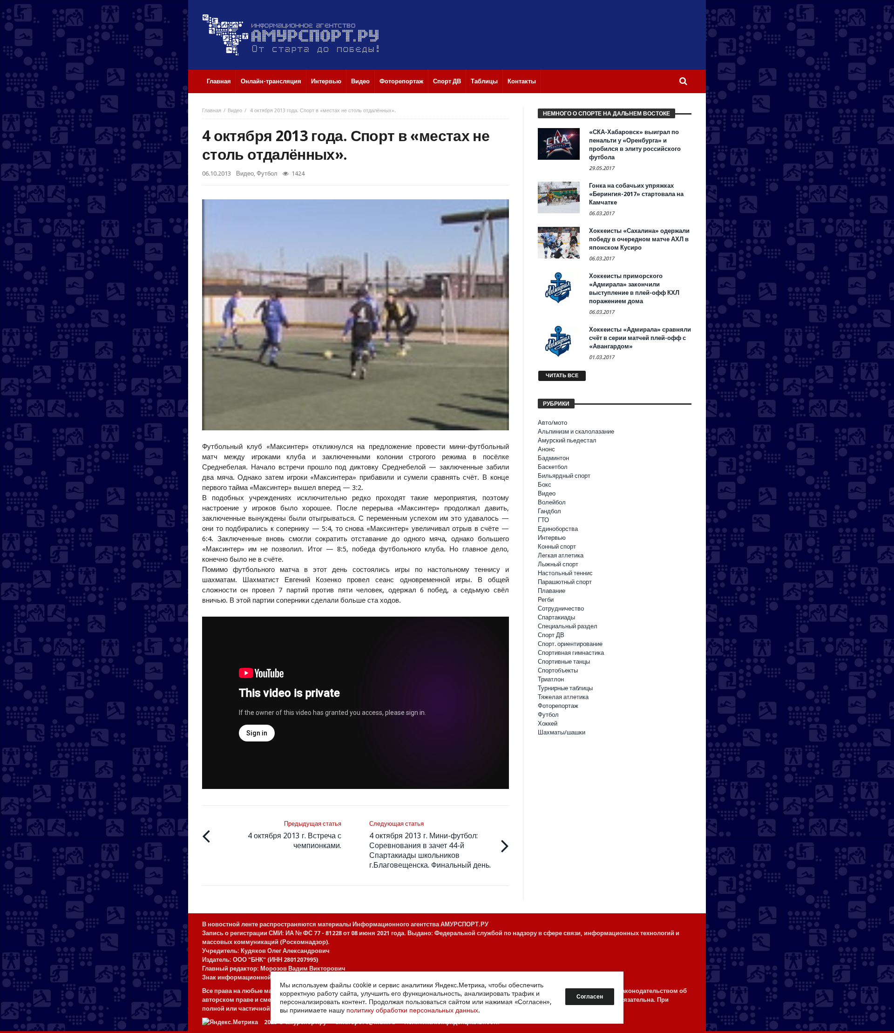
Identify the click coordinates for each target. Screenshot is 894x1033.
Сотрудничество (561, 608)
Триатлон (551, 679)
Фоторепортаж (558, 705)
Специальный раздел (567, 626)
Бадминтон (553, 458)
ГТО (543, 519)
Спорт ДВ (551, 635)
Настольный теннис (565, 573)
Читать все (562, 376)
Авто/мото (552, 422)
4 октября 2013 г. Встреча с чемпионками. (294, 835)
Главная (211, 111)
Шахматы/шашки (561, 732)
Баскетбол (553, 466)
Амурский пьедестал (567, 440)
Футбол (267, 173)
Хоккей (547, 723)
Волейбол (552, 502)
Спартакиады (556, 617)
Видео (235, 111)
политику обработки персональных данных (412, 1010)
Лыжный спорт (558, 564)
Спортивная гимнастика (571, 652)
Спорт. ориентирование (570, 643)
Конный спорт (557, 546)
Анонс (546, 449)
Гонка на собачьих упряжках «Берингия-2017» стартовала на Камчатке (636, 194)
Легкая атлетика (560, 555)
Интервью (552, 537)
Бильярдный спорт (564, 475)
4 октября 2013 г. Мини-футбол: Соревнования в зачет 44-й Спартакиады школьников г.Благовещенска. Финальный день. (430, 845)
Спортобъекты (558, 670)
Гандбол (549, 511)
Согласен (589, 996)
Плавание (551, 590)
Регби (546, 599)
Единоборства (558, 528)
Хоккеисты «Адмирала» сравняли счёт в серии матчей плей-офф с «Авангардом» (640, 338)
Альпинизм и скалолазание (576, 431)
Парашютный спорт (565, 581)
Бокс (544, 484)
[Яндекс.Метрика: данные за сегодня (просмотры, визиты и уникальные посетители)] (230, 1022)
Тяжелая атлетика (563, 696)
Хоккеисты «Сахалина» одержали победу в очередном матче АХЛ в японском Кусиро (639, 239)
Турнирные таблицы (565, 688)
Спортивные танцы (564, 661)
